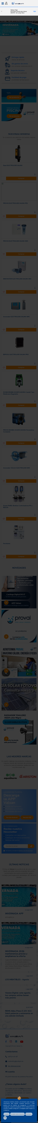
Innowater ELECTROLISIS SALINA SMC (16, 317)
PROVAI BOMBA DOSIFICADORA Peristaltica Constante (18, 431)
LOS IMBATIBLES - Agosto (17, 979)
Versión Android (12, 817)
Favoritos (29, 1077)
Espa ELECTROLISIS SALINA (12, 165)
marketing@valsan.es (15, 1061)
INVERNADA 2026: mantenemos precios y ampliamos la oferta (16, 953)
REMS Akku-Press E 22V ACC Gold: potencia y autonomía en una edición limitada (19, 1013)
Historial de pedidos (18, 1077)
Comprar (21, 178)
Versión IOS (27, 817)
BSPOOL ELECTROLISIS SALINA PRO (16, 354)
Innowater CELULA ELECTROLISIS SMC (16, 468)
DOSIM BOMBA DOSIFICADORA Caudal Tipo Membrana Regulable (18, 393)
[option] (10, 776)
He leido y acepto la (19, 850)
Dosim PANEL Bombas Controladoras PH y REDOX (17, 506)
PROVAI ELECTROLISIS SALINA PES (15, 203)
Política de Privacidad (26, 850)
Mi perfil (8, 1077)
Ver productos (14, 97)
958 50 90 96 (13, 1056)
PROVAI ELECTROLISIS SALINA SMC (15, 241)
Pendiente (6, 544)
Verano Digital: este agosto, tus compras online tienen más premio (18, 995)
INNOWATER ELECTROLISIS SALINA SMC (17, 279)
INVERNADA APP (14, 913)
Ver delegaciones (14, 1066)
